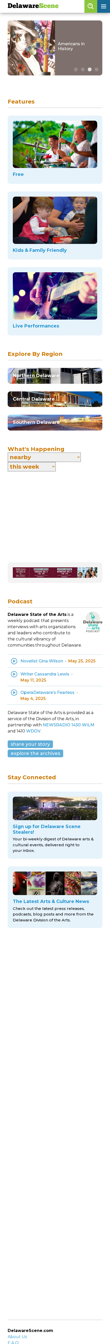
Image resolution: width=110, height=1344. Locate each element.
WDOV (33, 731)
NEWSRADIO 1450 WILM (68, 724)
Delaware (33, 6)
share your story (30, 744)
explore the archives (35, 753)
